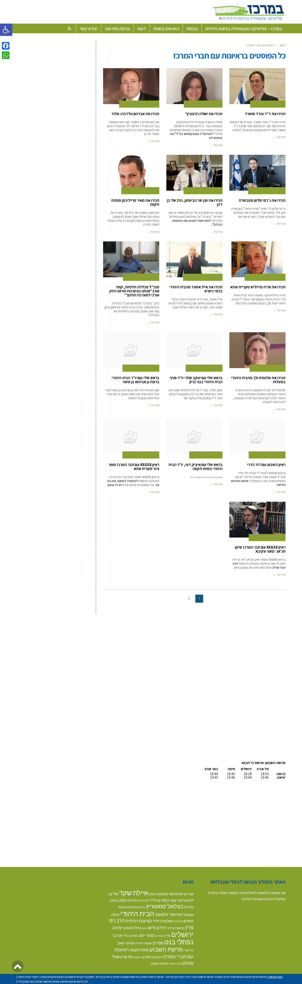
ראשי (282, 45)
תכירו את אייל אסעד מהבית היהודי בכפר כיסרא (195, 289)
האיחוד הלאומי (169, 914)
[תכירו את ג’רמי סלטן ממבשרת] (257, 173)
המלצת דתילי (163, 921)
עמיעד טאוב (126, 943)
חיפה (144, 928)
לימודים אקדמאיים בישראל (67, 981)
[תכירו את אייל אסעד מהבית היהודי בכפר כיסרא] (194, 259)
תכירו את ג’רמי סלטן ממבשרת (262, 200)
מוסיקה (133, 936)
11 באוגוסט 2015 (210, 276)
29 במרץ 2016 (274, 189)
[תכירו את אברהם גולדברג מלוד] (131, 86)
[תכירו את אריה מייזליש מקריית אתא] (257, 259)
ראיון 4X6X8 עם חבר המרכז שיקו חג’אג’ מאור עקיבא (260, 549)
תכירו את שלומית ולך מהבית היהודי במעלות (258, 379)
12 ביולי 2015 (275, 367)
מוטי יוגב (146, 935)
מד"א (167, 936)
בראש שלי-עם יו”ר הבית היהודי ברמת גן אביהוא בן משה (135, 379)
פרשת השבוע (166, 949)
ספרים (158, 942)
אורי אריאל (185, 894)
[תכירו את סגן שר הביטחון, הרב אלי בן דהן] (194, 173)
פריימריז (188, 950)
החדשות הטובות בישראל (126, 977)
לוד (86, 981)
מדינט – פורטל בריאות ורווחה (157, 977)
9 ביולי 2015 (212, 367)
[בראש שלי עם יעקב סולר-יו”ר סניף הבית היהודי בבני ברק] (194, 350)
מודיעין (158, 935)
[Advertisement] (245, 647)
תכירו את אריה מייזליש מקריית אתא (257, 287)
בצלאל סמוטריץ (164, 906)
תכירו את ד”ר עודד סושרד (265, 113)
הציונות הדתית (138, 920)
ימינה (117, 927)
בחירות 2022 (128, 900)
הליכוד (178, 921)
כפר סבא (29, 981)
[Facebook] (5, 45)
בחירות (144, 900)
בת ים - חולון (95, 977)
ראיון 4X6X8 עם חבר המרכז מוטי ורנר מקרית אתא (134, 466)
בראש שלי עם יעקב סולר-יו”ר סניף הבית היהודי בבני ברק (196, 379)
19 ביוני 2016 (275, 103)
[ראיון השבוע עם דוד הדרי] (257, 437)
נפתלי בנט (178, 942)
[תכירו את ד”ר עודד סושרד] (257, 86)
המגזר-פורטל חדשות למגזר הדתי (203, 977)
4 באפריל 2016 (210, 103)
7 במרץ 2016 (148, 189)
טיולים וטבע (132, 927)
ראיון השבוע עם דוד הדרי (266, 464)
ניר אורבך (119, 935)
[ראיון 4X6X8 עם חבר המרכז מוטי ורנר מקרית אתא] (131, 437)
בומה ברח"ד (159, 900)
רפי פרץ (126, 956)
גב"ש (84, 977)
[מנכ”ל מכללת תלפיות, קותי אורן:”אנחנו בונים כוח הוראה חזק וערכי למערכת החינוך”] (131, 259)
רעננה (137, 957)
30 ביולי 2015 (148, 276)
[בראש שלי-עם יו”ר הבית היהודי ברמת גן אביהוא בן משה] (131, 350)
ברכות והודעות (136, 907)
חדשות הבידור (176, 928)
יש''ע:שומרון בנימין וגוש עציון (64, 977)
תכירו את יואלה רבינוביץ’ (203, 113)
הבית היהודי (137, 913)
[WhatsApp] (5, 55)
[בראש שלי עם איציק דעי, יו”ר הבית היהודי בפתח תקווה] (194, 437)
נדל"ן (20, 981)
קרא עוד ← (279, 137)
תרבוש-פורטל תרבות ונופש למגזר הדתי (245, 977)
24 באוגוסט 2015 (272, 276)
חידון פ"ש (157, 927)
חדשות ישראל (43, 981)
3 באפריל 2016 (147, 103)
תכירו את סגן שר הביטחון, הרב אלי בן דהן (194, 202)
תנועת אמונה (160, 963)
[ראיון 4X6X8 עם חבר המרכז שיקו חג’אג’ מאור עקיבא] (257, 520)
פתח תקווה (139, 949)
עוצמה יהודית (143, 943)
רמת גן (147, 957)
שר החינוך (175, 963)
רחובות (157, 957)
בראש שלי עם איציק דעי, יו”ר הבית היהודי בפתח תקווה (195, 466)
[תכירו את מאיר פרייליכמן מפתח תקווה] (131, 173)
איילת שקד (133, 893)
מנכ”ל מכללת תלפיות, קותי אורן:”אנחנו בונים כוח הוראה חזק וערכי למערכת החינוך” (134, 291)
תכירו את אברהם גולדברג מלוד (135, 113)
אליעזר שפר (178, 900)
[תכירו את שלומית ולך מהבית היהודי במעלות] (257, 350)
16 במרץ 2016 (211, 189)
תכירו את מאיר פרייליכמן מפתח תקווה (135, 202)
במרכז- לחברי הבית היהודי (32, 977)
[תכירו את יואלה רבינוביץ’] (194, 86)
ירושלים (182, 934)
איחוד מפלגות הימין (163, 894)
